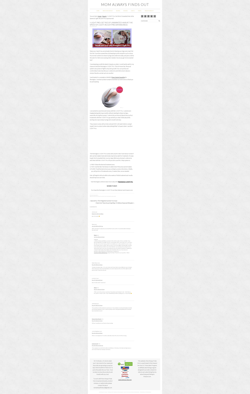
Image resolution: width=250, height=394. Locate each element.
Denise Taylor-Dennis (96, 319)
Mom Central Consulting (118, 77)
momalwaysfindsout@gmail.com (100, 252)
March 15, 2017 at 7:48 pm (97, 213)
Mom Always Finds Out (125, 4)
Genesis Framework (134, 392)
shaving (112, 196)
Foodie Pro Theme (112, 392)
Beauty (94, 195)
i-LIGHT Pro (105, 196)
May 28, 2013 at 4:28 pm (97, 333)
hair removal (102, 196)
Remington (109, 196)
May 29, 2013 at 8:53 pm (97, 280)
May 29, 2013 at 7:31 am (97, 320)
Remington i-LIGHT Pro (125, 182)
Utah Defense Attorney (125, 379)
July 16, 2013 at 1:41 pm (99, 237)
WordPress (148, 392)
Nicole (95, 235)
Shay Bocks (120, 392)
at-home (99, 196)
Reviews (97, 195)
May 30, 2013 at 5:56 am (97, 264)
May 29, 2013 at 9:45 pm (99, 289)
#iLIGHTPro (95, 196)
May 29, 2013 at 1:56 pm (97, 305)
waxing (115, 196)
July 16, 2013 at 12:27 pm (97, 226)
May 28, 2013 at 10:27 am (97, 345)
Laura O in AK (95, 343)
